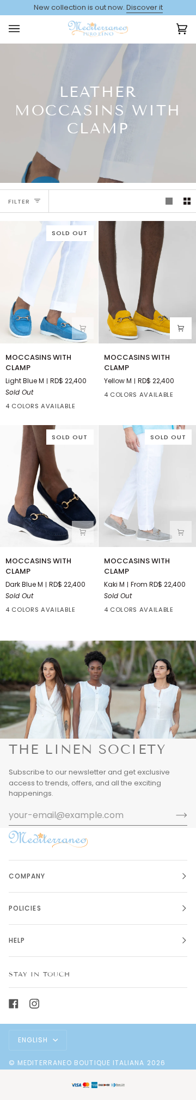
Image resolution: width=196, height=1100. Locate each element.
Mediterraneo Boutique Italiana (80, 1062)
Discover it (144, 7)
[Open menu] (25, 29)
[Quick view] (83, 328)
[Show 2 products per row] (187, 201)
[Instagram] (34, 1004)
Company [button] (27, 876)
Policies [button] (25, 908)
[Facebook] (14, 1004)
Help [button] (17, 940)
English (34, 1039)
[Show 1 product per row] (169, 201)
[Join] (172, 815)
